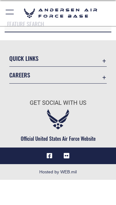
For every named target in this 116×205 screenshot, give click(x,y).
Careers (19, 74)
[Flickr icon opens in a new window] (66, 155)
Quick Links (23, 58)
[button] (10, 13)
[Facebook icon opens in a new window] (49, 155)
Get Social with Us (58, 102)
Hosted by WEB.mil (58, 171)
